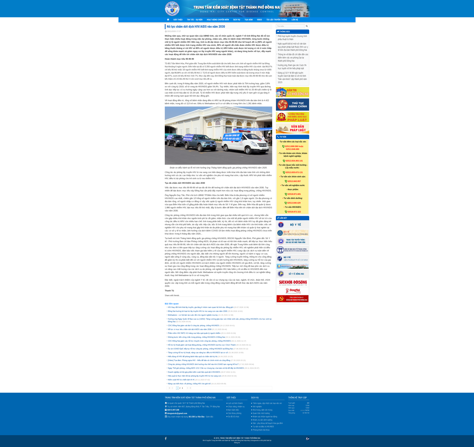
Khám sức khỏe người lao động (265, 416)
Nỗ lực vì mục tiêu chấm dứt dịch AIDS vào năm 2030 (189, 329)
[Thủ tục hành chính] (292, 104)
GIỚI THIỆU (177, 20)
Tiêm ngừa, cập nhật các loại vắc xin (267, 403)
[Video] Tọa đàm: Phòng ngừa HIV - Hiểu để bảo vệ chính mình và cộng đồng (199, 360)
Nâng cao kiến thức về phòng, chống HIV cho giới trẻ (189, 384)
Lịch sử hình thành (235, 403)
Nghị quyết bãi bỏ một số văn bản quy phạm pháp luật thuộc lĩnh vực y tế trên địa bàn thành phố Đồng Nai (293, 46)
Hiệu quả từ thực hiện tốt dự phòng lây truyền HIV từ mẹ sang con (194, 376)
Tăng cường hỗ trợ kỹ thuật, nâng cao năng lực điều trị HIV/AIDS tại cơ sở (198, 352)
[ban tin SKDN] (292, 92)
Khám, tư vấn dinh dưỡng (262, 420)
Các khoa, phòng (234, 413)
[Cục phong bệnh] (292, 233)
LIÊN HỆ (295, 20)
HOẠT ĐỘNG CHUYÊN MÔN (218, 20)
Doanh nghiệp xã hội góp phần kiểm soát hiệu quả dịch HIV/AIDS (194, 372)
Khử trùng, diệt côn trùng (262, 410)
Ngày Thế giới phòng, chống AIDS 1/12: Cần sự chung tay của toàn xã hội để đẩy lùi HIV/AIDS (206, 368)
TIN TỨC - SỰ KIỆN (194, 20)
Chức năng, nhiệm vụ (236, 406)
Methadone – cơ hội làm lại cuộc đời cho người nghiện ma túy (193, 315)
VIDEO (259, 20)
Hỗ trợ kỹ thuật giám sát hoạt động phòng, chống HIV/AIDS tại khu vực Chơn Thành (202, 345)
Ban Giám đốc (233, 410)
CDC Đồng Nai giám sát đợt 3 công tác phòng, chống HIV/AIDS (193, 325)
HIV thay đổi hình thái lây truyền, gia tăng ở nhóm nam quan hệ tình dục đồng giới (201, 307)
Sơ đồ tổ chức (233, 416)
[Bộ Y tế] (292, 224)
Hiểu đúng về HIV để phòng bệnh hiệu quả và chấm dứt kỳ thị (192, 356)
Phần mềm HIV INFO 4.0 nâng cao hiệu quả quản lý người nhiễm (194, 333)
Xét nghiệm (257, 406)
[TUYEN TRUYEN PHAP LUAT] (292, 117)
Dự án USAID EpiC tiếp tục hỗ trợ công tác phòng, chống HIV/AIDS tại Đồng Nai (200, 349)
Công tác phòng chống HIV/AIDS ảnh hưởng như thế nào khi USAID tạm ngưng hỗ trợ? (203, 364)
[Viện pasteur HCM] (292, 259)
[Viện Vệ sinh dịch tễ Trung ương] (292, 250)
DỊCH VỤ (236, 20)
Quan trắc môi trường (261, 413)
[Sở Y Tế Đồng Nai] (292, 274)
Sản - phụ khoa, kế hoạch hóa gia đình (268, 423)
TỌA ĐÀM (249, 20)
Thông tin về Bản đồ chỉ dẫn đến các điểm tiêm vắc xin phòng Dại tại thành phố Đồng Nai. (293, 57)
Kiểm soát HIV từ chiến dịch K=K (181, 380)
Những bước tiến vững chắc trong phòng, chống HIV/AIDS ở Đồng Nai (196, 337)
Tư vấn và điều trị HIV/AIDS (263, 426)
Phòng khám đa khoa (261, 430)
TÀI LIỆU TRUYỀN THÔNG (276, 20)
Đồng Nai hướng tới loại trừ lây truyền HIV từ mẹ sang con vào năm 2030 (197, 311)
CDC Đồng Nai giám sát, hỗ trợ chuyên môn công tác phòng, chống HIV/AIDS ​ (199, 341)
